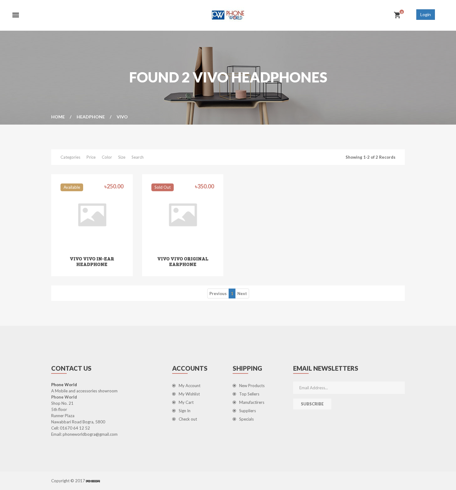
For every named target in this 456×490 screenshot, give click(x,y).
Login (425, 14)
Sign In (184, 410)
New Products (252, 385)
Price (91, 157)
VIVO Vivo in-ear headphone (92, 261)
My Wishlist (189, 393)
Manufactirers (251, 402)
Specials (246, 419)
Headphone (91, 116)
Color (107, 157)
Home (58, 116)
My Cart (186, 402)
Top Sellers (249, 393)
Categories (70, 157)
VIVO (122, 116)
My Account (189, 385)
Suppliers (247, 410)
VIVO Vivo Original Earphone (182, 261)
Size (121, 157)
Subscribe (312, 403)
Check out (188, 419)
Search (138, 157)
